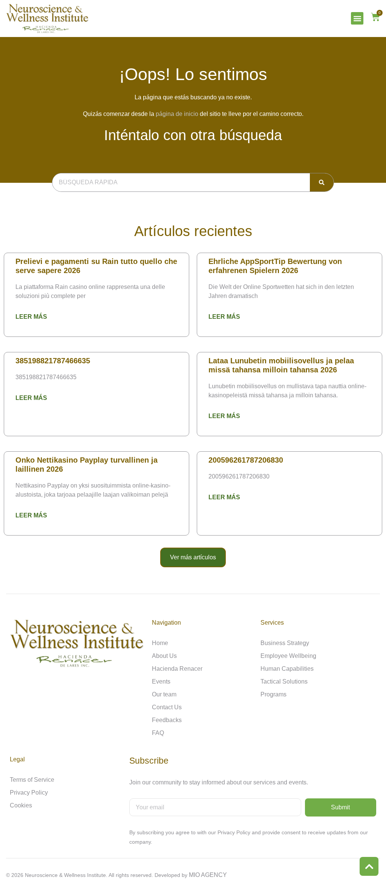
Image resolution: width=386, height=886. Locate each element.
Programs (273, 694)
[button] (357, 18)
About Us (164, 656)
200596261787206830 (245, 460)
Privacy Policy (29, 792)
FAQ (158, 733)
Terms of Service (32, 779)
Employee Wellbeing (288, 656)
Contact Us (167, 707)
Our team (164, 694)
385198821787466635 (52, 361)
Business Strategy (284, 643)
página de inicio (177, 114)
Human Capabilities (287, 668)
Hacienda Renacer (177, 668)
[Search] (322, 182)
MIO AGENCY (208, 875)
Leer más (31, 316)
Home (160, 643)
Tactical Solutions (284, 681)
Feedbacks (167, 720)
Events (161, 681)
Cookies (21, 805)
